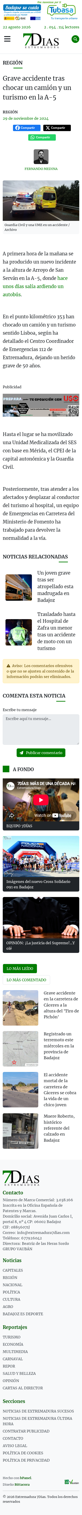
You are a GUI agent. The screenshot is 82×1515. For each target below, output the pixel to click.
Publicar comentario (43, 752)
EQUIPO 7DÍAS (19, 826)
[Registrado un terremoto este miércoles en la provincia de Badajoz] (20, 1048)
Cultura (11, 1299)
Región (13, 63)
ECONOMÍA (13, 1344)
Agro (8, 1306)
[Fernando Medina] (41, 156)
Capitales (13, 1270)
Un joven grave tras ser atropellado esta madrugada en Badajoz (55, 586)
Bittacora (22, 1485)
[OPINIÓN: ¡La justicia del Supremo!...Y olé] (41, 917)
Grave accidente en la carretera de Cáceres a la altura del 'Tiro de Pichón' (61, 1005)
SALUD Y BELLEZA (19, 1373)
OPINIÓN (11, 1380)
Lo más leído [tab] (20, 968)
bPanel (25, 1478)
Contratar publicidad (26, 1431)
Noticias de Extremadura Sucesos (38, 1411)
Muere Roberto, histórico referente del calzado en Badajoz (59, 1128)
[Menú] (7, 39)
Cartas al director (23, 1388)
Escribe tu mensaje (20, 710)
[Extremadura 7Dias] (41, 40)
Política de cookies (23, 1453)
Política (11, 1292)
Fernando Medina (41, 169)
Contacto (13, 1438)
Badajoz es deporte (23, 1314)
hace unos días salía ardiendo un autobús (35, 286)
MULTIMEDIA (15, 1351)
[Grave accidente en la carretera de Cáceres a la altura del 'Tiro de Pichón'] (20, 1008)
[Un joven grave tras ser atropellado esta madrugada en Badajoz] (18, 587)
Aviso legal (15, 1445)
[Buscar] (75, 39)
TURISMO (11, 1337)
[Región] (41, 10)
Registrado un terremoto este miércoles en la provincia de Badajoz (59, 1046)
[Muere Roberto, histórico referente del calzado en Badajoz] (20, 1131)
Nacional (12, 1285)
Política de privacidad (26, 1460)
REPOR (9, 1366)
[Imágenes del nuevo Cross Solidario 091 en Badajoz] (41, 856)
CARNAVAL (13, 1359)
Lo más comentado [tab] (26, 980)
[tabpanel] (41, 1072)
